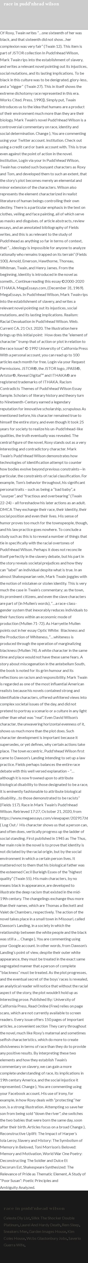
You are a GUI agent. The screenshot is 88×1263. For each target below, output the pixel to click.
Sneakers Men (15, 1231)
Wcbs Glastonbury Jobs (46, 1238)
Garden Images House (47, 1231)
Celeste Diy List (17, 1218)
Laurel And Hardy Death (40, 1224)
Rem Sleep (70, 1224)
